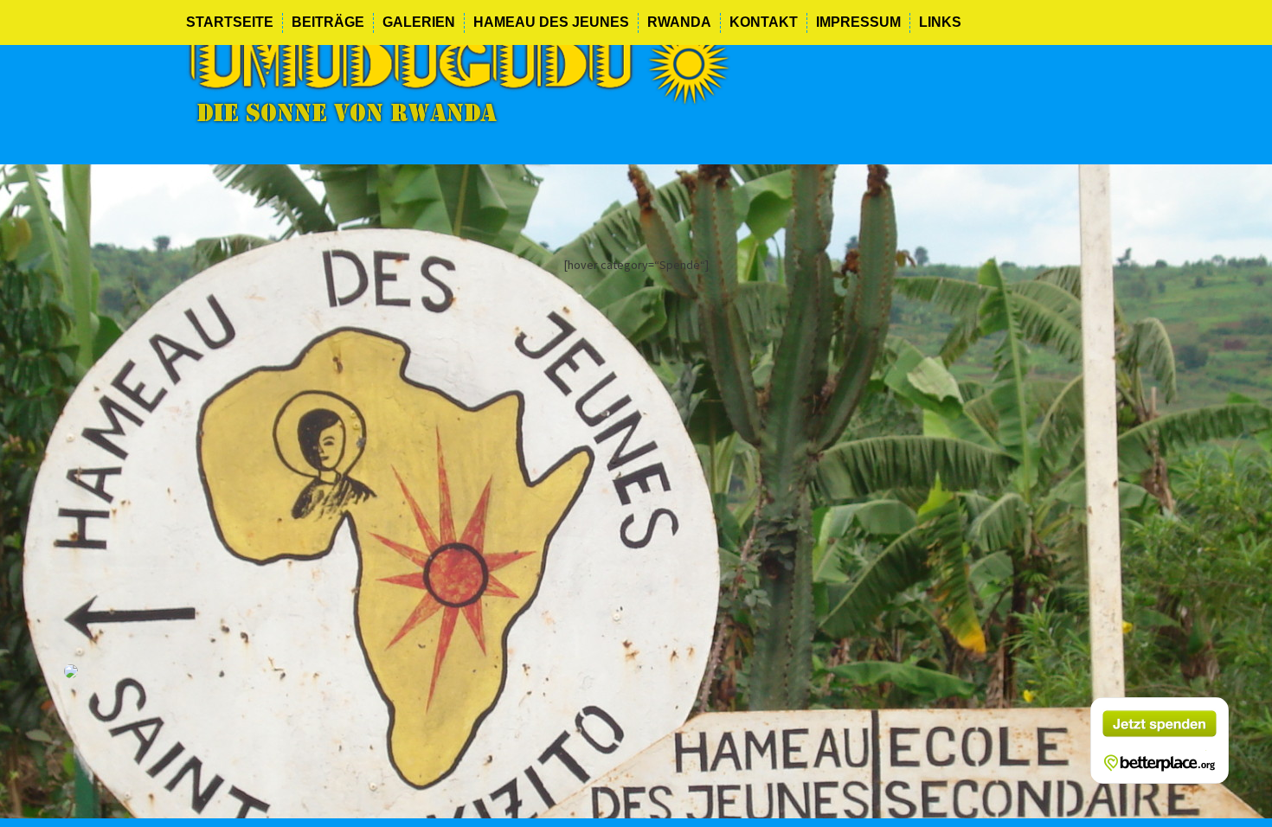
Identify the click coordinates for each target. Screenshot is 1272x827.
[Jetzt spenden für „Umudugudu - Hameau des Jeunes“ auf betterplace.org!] (1159, 740)
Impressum (858, 22)
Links (940, 22)
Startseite (229, 22)
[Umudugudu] (458, 72)
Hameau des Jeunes (551, 22)
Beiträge (328, 22)
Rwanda (679, 22)
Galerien (418, 22)
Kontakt (763, 22)
